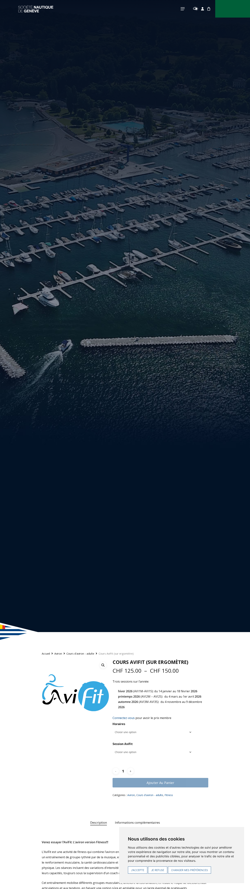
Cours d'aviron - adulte (80, 653)
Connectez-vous (124, 718)
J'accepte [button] (137, 870)
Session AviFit (123, 743)
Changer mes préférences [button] (189, 870)
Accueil (46, 653)
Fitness (169, 795)
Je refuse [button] (157, 870)
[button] (103, 665)
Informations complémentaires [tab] (137, 822)
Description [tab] (98, 822)
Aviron (58, 653)
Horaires (119, 723)
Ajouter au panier (160, 782)
